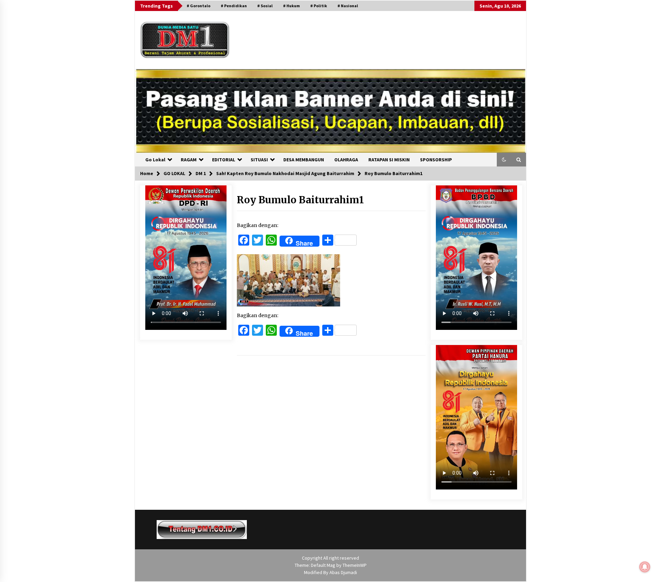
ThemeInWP (355, 565)
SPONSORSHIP (436, 160)
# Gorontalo (198, 5)
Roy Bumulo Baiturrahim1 (300, 200)
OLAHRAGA (346, 160)
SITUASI (259, 160)
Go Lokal (155, 160)
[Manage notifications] (644, 566)
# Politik (318, 5)
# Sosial (265, 5)
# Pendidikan (234, 5)
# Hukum (291, 5)
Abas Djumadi (343, 572)
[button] (504, 159)
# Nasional (347, 5)
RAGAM (189, 160)
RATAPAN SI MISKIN (389, 160)
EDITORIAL (223, 160)
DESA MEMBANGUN (303, 160)
